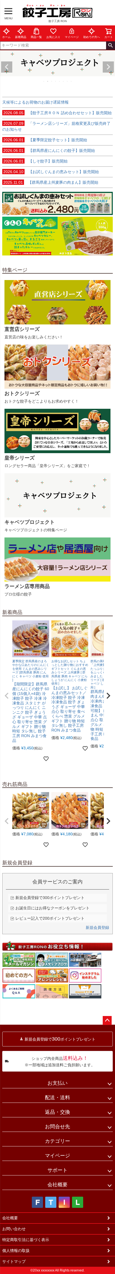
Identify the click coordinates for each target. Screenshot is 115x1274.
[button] (6, 696)
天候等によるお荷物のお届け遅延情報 (35, 102)
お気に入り (53, 37)
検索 (110, 45)
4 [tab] (55, 81)
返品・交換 (57, 1112)
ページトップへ (107, 1020)
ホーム (6, 37)
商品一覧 (36, 37)
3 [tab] (52, 81)
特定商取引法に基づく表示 (25, 1239)
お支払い (57, 1083)
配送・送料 (57, 1097)
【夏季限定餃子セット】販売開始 (45, 140)
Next (108, 67)
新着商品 (20, 37)
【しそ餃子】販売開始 (35, 161)
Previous (6, 67)
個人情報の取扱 (16, 1250)
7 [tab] (67, 81)
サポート (57, 1170)
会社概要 (57, 1184)
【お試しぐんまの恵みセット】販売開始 (51, 171)
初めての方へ (91, 37)
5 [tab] (59, 81)
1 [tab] (44, 81)
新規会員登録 (97, 927)
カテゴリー (57, 1141)
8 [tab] (71, 81)
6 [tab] (63, 81)
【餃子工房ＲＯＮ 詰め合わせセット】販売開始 (57, 113)
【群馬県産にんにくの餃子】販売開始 (49, 150)
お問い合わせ (14, 1229)
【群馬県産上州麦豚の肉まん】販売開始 (50, 182)
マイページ (72, 37)
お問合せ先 (57, 1126)
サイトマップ (14, 1261)
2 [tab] (48, 81)
